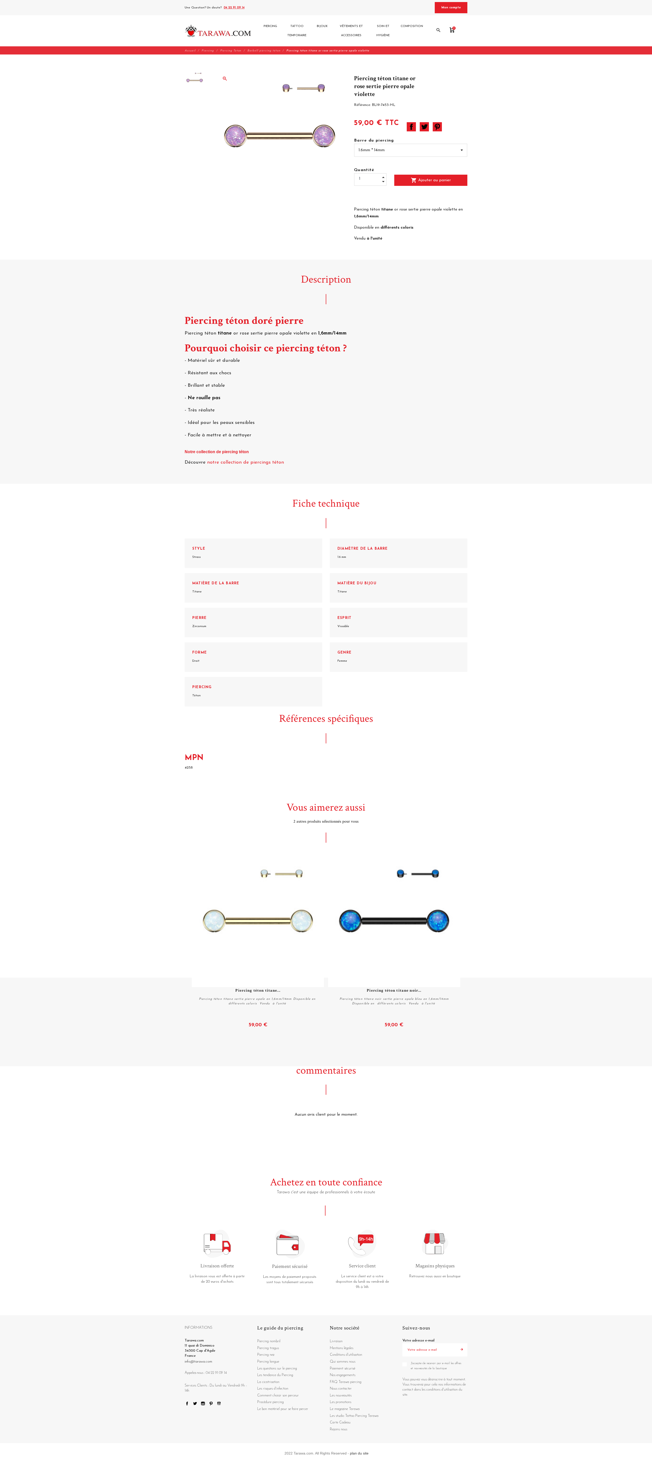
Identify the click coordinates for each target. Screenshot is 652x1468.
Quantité (364, 170)
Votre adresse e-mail (418, 1340)
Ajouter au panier (431, 180)
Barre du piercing (374, 141)
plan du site (359, 1453)
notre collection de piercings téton (246, 462)
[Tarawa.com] (218, 30)
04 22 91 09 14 (234, 7)
